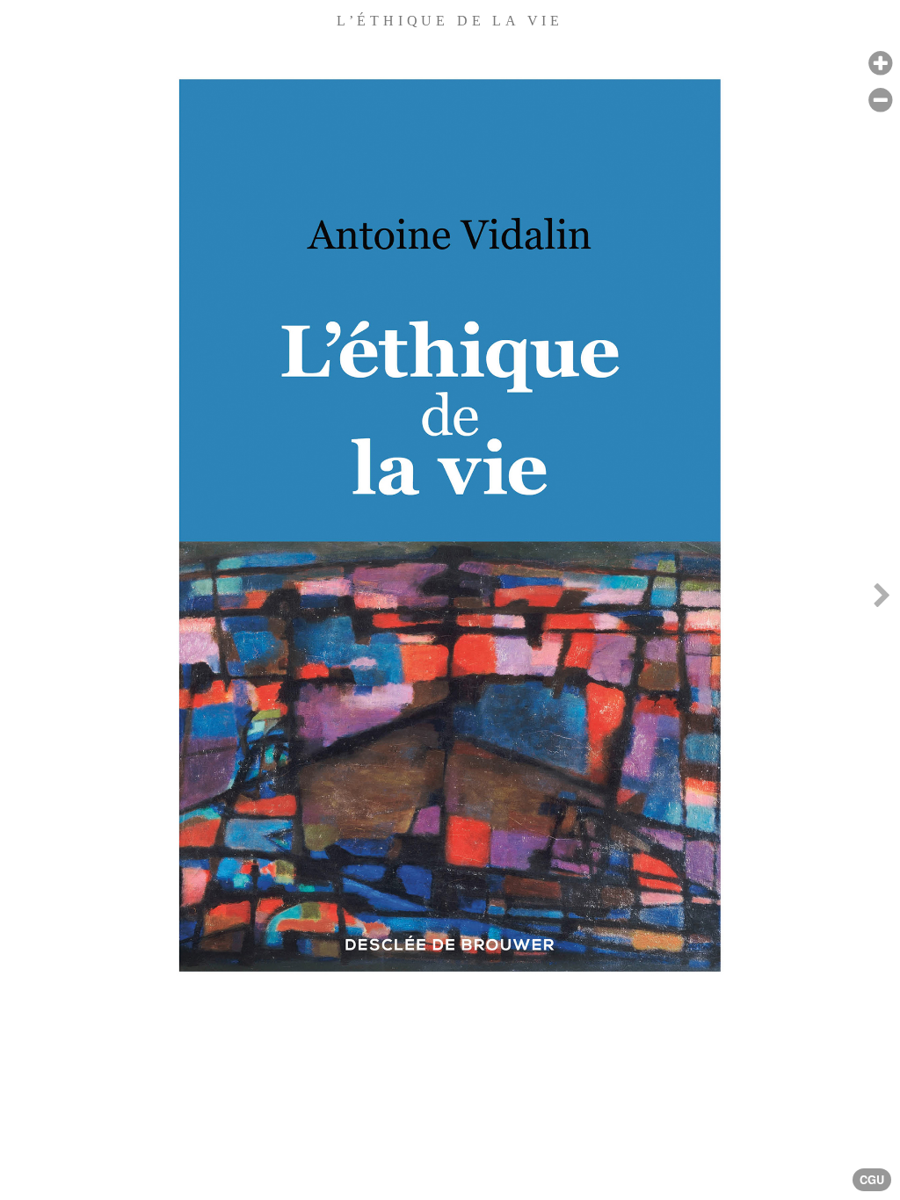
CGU (872, 1180)
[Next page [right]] (881, 600)
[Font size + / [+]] (880, 63)
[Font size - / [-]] (880, 100)
